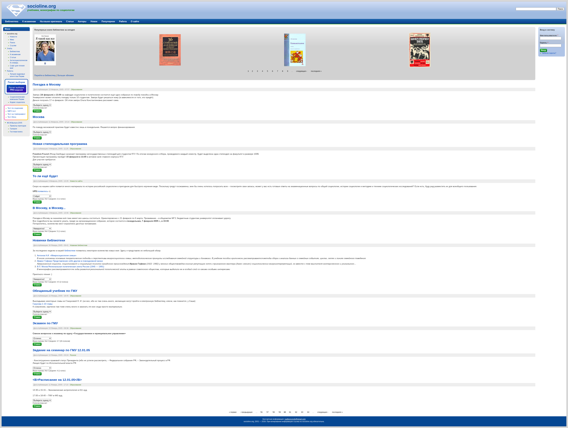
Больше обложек (66, 75)
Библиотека (11, 21)
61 (290, 412)
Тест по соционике (15, 108)
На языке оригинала (51, 21)
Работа (123, 21)
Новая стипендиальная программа (60, 144)
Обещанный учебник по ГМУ (55, 291)
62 (296, 412)
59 (280, 412)
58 (274, 412)
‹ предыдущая (246, 412)
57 (268, 412)
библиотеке (69, 250)
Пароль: (544, 43)
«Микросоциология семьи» (56, 255)
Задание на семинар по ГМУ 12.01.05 (61, 350)
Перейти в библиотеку (45, 75)
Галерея (13, 129)
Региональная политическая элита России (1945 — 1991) (70, 266)
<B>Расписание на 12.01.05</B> (57, 380)
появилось (43, 191)
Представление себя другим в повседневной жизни (70, 261)
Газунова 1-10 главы (43, 304)
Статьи (70, 21)
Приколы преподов (18, 126)
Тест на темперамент (17, 114)
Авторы (82, 21)
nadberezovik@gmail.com (295, 419)
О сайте (135, 21)
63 (302, 412)
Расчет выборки (16, 82)
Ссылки (13, 46)
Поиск (12, 43)
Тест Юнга (12, 117)
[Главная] (16, 16)
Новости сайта (76, 181)
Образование (76, 90)
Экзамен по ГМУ (45, 323)
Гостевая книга (16, 132)
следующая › (301, 71)
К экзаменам (29, 21)
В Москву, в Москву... (49, 208)
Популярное (108, 21)
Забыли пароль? (549, 53)
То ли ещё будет (45, 176)
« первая (233, 412)
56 (261, 412)
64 (308, 412)
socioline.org (41, 6)
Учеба (9, 49)
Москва (38, 117)
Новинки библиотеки (49, 240)
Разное (73, 355)
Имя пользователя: (549, 35)
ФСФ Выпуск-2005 (14, 123)
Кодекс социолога (17, 102)
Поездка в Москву (47, 84)
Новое (94, 21)
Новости (13, 37)
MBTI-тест (12, 111)
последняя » (316, 71)
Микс (12, 40)
